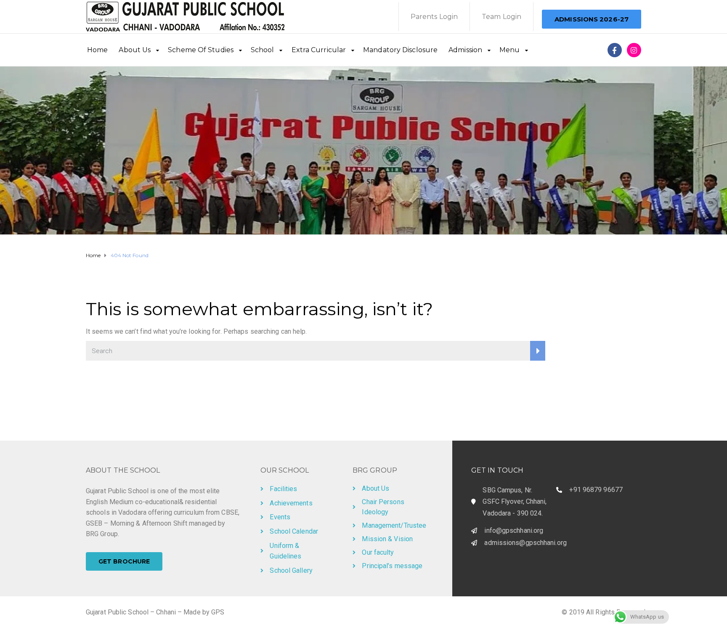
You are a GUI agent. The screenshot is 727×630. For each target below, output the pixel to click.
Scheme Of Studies (200, 50)
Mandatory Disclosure (400, 50)
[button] (591, 19)
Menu (509, 50)
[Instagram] (634, 50)
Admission (465, 50)
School (262, 50)
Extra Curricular (319, 50)
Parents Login (434, 17)
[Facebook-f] (615, 50)
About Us (135, 50)
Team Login (501, 17)
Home (97, 50)
